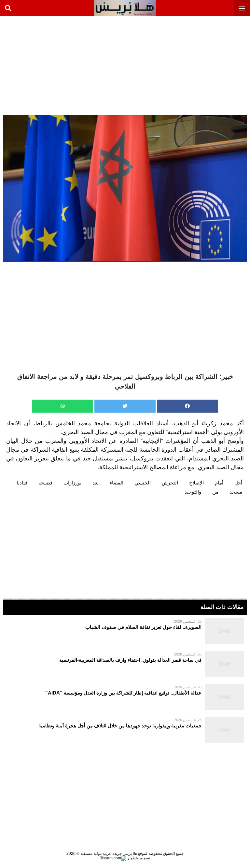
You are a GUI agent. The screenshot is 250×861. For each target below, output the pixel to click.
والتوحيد (193, 492)
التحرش (170, 482)
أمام (219, 482)
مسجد (235, 492)
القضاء (116, 482)
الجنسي (142, 482)
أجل (238, 482)
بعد (95, 482)
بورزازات (72, 482)
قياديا (22, 482)
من (215, 492)
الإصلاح (196, 482)
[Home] (125, 8)
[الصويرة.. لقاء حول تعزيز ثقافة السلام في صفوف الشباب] (125, 631)
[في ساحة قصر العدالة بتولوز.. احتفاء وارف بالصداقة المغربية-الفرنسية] (125, 664)
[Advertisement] (201, 65)
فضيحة (45, 482)
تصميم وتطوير (138, 858)
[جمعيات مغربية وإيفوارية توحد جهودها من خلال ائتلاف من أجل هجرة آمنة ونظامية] (125, 729)
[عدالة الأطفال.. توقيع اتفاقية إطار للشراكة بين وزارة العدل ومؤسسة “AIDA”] (125, 697)
